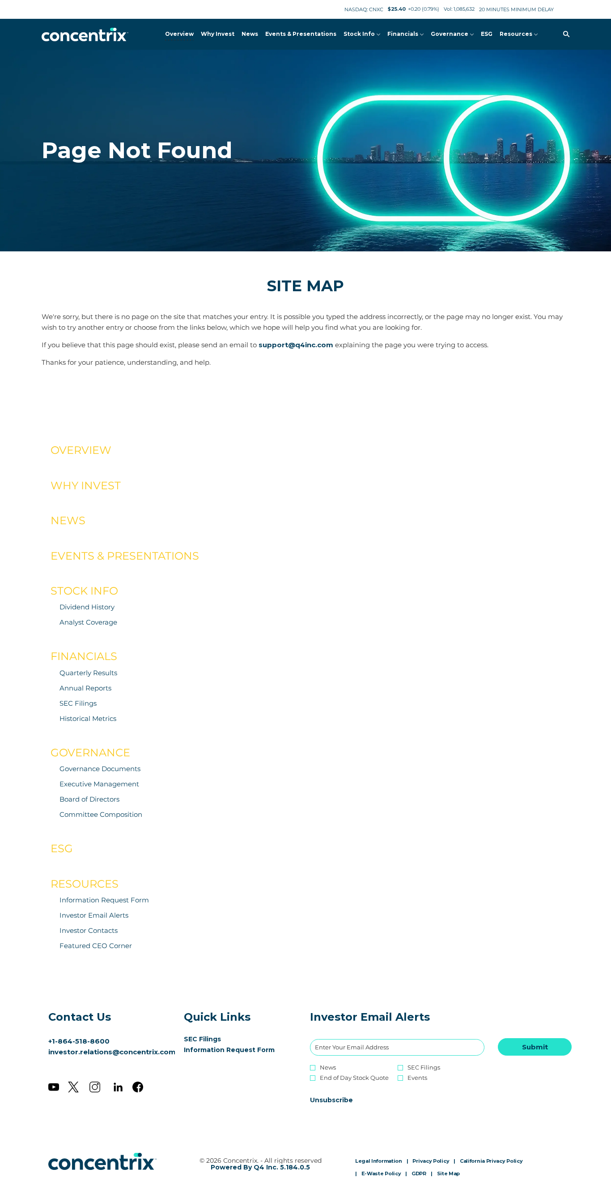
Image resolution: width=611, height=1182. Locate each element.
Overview (81, 450)
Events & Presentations (125, 555)
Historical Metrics (87, 718)
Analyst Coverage (88, 622)
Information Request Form (104, 900)
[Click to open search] (564, 34)
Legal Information (378, 1161)
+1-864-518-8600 (79, 1041)
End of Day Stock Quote (354, 1078)
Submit (535, 1047)
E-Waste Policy (381, 1174)
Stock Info (84, 590)
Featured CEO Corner (95, 945)
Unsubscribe (331, 1100)
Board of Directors (89, 799)
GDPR (419, 1174)
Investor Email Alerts (93, 915)
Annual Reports (85, 688)
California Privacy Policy (491, 1161)
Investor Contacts (88, 930)
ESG (62, 848)
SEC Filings (78, 703)
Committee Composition (100, 814)
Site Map (448, 1174)
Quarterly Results (88, 673)
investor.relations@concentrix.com (112, 1052)
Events (417, 1078)
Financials (84, 656)
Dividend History (87, 607)
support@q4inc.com (296, 345)
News (68, 520)
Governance (90, 752)
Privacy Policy (430, 1161)
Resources (85, 883)
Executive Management (99, 784)
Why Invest (86, 485)
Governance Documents (99, 768)
